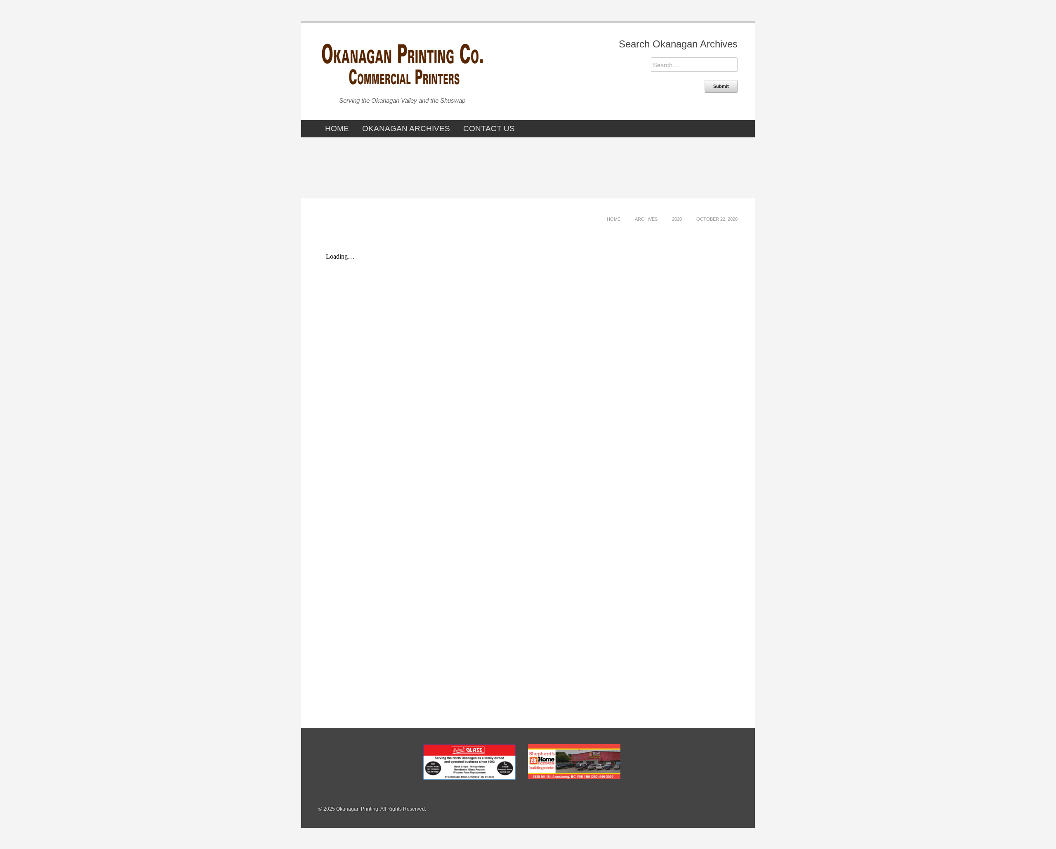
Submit (721, 86)
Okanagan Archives (406, 128)
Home (337, 128)
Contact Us (489, 128)
